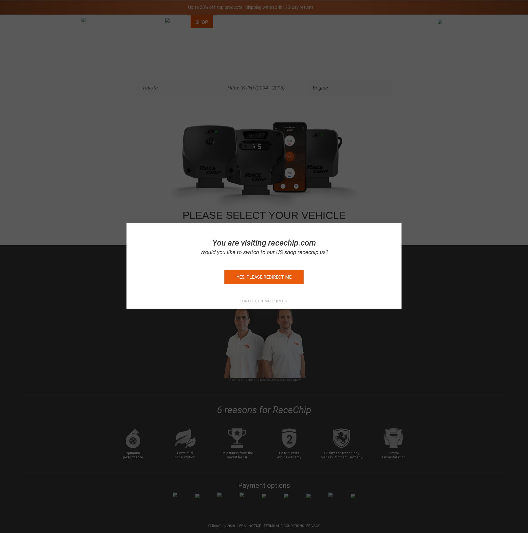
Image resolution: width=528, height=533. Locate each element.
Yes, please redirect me (264, 277)
